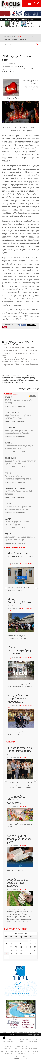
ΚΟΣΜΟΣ (28, 1039)
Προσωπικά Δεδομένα (20, 1032)
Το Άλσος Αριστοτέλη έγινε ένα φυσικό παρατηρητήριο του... (18, 507)
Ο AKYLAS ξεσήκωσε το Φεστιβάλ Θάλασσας (18, 492)
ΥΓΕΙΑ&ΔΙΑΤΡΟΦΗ (32, 1041)
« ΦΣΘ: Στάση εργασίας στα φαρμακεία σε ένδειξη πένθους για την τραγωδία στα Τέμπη (18, 377)
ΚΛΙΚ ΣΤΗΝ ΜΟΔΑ (7, 1049)
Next (36, 588)
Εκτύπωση (5, 71)
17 (7, 950)
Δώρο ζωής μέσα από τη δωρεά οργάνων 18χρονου (28, 24)
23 (35, 950)
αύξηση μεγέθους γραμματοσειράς (22, 68)
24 (6, 954)
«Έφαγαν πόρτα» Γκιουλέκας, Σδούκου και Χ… (20, 602)
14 (26, 947)
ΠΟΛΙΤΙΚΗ (9, 397)
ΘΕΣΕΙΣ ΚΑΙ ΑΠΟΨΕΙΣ (7, 1051)
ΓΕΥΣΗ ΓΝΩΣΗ (33, 1049)
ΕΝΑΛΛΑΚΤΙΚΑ (18, 1051)
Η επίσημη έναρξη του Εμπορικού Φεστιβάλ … (20, 751)
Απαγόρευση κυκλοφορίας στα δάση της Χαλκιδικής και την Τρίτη (12, 24)
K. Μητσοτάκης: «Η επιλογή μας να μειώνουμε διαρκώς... (19, 446)
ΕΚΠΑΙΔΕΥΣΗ (26, 1051)
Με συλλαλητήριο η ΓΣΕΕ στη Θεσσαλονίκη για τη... (17, 523)
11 (11, 947)
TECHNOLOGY (9, 1053)
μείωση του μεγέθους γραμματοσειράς (20, 68)
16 (35, 947)
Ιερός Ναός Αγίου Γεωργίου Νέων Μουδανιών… (18, 698)
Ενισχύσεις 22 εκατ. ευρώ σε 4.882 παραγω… (18, 882)
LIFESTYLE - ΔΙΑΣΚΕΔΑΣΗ (15, 488)
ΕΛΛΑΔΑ (33, 69)
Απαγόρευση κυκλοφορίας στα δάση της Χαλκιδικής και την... (20, 538)
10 (7, 947)
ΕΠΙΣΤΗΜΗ (34, 1051)
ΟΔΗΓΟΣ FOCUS (20, 1056)
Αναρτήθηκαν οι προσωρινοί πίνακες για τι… (19, 839)
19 (16, 950)
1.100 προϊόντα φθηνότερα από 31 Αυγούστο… (18, 799)
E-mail (12, 71)
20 (21, 950)
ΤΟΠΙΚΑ (8, 473)
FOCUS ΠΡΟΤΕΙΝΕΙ (10, 1046)
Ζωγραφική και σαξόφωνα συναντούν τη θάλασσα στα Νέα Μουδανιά (20, 365)
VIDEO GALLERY (29, 1053)
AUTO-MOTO (30, 1046)
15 (30, 947)
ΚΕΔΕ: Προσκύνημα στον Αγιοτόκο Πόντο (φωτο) (19, 401)
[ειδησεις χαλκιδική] (4, 1038)
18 (11, 950)
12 (16, 947)
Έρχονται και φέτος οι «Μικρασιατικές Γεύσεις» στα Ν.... (18, 477)
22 (30, 950)
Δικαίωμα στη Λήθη (7, 1032)
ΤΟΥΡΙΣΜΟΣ (15, 1039)
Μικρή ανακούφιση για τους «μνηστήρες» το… (20, 556)
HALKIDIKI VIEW (19, 1053)
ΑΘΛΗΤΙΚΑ (14, 1041)
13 (21, 947)
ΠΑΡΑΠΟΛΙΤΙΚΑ (21, 1046)
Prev (6, 588)
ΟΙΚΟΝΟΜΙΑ (10, 427)
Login (34, 3)
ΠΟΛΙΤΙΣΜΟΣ (10, 458)
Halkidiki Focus (18, 66)
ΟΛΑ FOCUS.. (20, 1044)
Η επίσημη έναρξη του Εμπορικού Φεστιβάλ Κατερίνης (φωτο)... (19, 431)
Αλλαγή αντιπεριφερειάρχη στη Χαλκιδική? (19, 650)
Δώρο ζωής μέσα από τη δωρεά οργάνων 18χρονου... (18, 416)
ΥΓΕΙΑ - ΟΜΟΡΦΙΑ (12, 412)
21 (26, 950)
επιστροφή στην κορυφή (29, 389)
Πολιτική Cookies (33, 1032)
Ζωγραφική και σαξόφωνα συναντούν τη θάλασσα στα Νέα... (20, 462)
